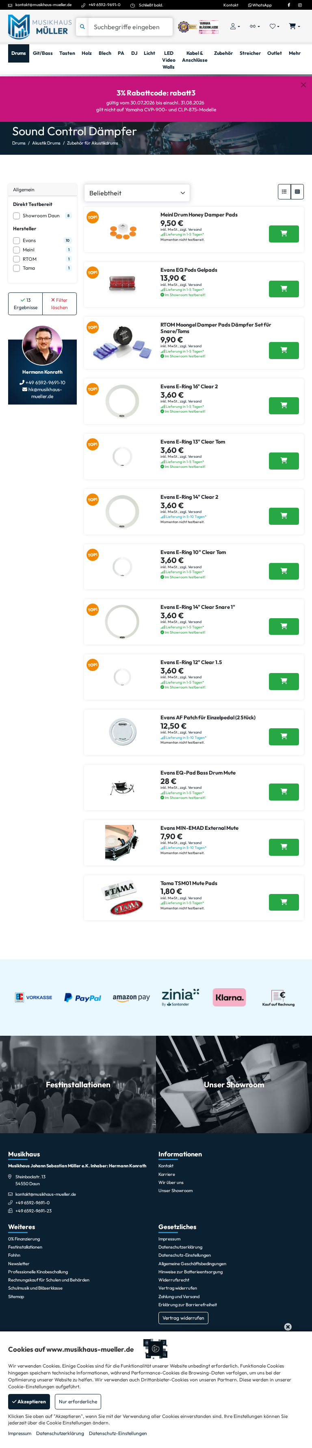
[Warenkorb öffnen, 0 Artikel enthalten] (295, 27)
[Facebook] (289, 4)
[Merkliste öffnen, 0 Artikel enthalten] (275, 27)
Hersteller (24, 228)
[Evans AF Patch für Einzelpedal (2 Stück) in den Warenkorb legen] (284, 736)
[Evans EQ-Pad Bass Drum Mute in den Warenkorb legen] (284, 792)
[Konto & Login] (235, 27)
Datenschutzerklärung (60, 1433)
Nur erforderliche (78, 1401)
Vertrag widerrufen (183, 1318)
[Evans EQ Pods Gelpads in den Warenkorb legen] (284, 289)
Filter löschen (59, 303)
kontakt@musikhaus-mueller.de (43, 4)
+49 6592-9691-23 (33, 1211)
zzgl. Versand (191, 229)
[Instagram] (299, 4)
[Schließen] (303, 85)
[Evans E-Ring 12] (284, 681)
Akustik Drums (46, 143)
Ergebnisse (25, 303)
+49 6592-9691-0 (105, 4)
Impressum (19, 1433)
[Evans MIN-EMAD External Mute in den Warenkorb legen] (284, 847)
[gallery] (297, 191)
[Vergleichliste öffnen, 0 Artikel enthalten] (255, 27)
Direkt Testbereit (32, 204)
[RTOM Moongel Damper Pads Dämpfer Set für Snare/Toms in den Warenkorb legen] (284, 350)
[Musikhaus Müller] (40, 26)
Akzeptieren (31, 1401)
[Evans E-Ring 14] (284, 516)
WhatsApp (261, 4)
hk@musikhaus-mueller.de (44, 392)
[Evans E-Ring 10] (284, 571)
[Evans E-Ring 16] (284, 405)
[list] (284, 191)
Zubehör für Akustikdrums (92, 143)
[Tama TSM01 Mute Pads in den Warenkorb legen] (284, 902)
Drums (19, 143)
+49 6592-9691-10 (44, 382)
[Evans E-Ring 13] (284, 461)
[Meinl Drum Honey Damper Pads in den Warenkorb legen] (284, 233)
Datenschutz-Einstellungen (118, 1433)
